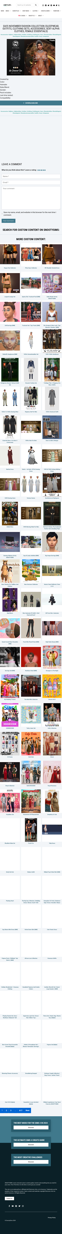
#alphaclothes (17, 34)
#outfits (36, 36)
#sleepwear (46, 36)
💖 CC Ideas (21, 15)
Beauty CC (32, 15)
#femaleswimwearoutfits (27, 36)
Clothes (35, 11)
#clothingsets (36, 34)
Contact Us (9, 1198)
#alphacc (10, 34)
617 (20, 1110)
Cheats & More (45, 11)
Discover (31, 1127)
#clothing (29, 34)
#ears (41, 34)
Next (27, 1110)
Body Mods (26, 11)
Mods (7, 11)
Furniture (56, 11)
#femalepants (16, 36)
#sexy (40, 36)
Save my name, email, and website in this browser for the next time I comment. (30, 213)
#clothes (24, 34)
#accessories (4, 34)
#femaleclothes (48, 34)
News (2, 11)
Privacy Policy (52, 1217)
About (40, 15)
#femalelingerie (56, 34)
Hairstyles (16, 11)
